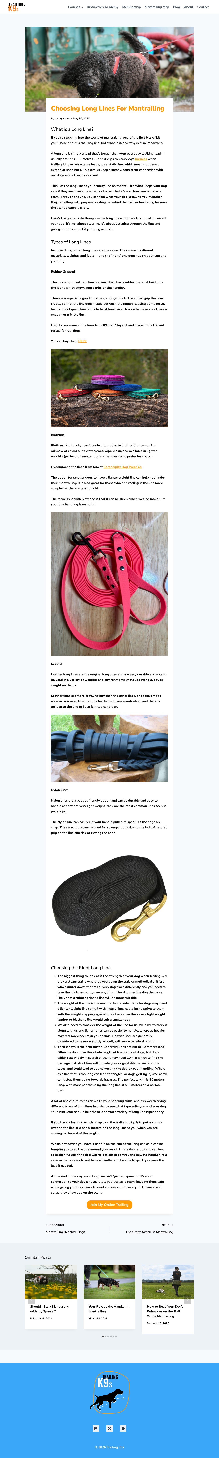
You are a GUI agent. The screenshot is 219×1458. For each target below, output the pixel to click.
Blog (176, 7)
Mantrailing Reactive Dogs (65, 1228)
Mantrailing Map (157, 7)
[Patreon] (96, 1428)
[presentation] (51, 1282)
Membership (131, 7)
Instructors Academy (102, 7)
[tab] (103, 1336)
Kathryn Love (62, 118)
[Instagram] (109, 1428)
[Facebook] (123, 1428)
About (188, 7)
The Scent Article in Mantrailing (149, 1228)
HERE (82, 341)
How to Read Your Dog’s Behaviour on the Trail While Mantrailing (165, 1311)
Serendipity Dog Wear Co (123, 467)
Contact (203, 7)
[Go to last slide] (31, 1299)
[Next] (187, 1299)
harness (141, 159)
